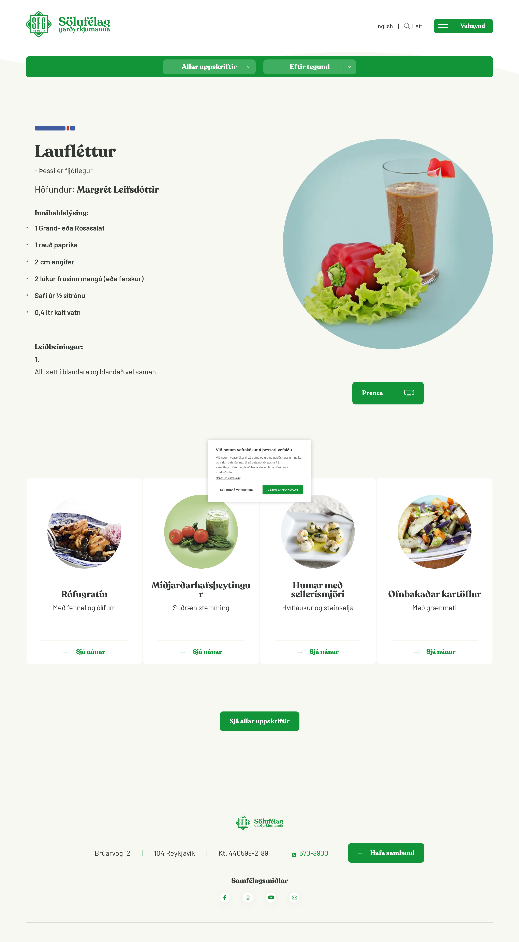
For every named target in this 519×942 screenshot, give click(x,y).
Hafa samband (392, 853)
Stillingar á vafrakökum (236, 489)
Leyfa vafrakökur (283, 489)
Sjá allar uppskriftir (259, 721)
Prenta (372, 393)
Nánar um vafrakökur (228, 478)
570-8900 (313, 853)
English (383, 26)
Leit (417, 26)
